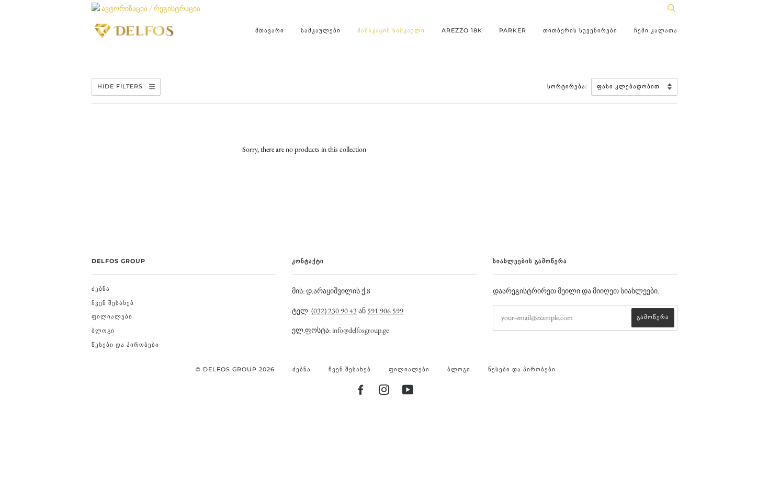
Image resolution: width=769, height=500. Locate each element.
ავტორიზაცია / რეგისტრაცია (150, 8)
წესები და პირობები (125, 344)
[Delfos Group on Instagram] (384, 391)
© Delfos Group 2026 (235, 369)
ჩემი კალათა (655, 30)
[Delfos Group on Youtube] (408, 391)
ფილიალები (112, 316)
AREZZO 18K (462, 30)
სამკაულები (321, 30)
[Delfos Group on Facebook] (360, 391)
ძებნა (101, 288)
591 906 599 (385, 310)
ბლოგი (103, 330)
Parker (512, 30)
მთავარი (269, 30)
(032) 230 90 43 (334, 310)
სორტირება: (568, 86)
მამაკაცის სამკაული (391, 30)
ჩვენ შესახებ (113, 302)
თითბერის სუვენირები (580, 30)
